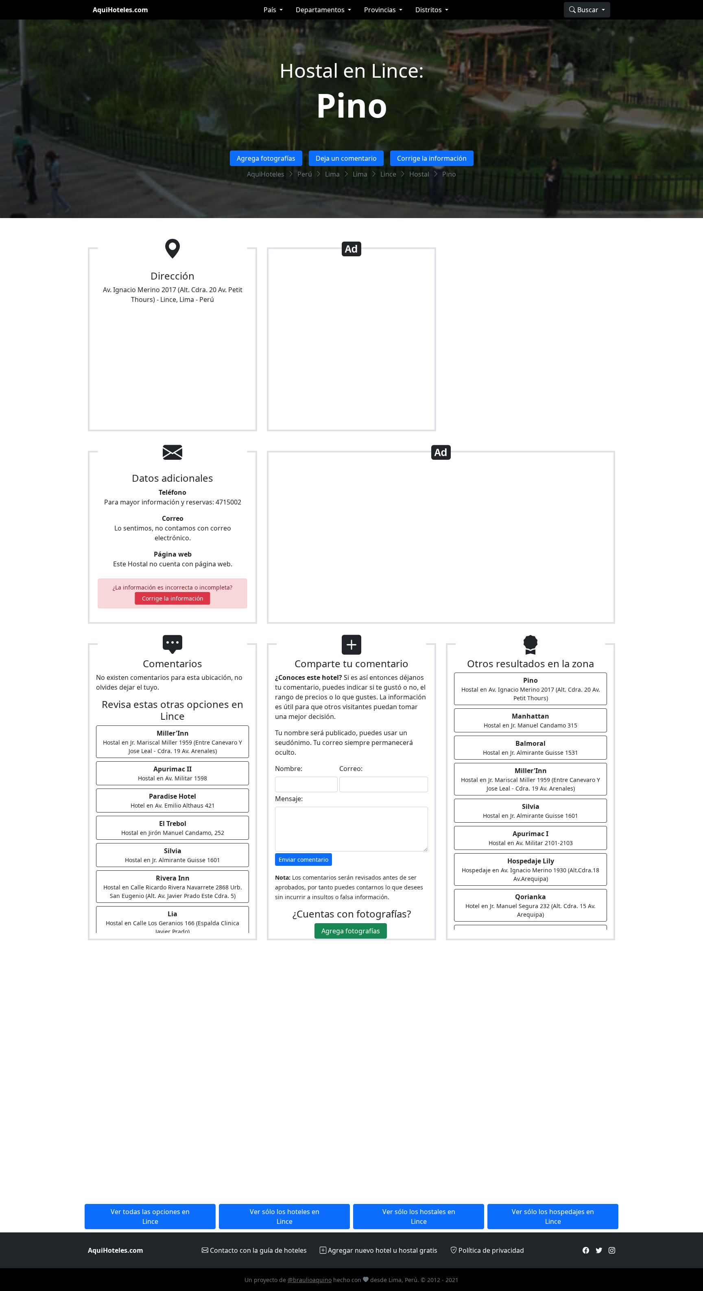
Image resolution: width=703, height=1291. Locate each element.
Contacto (257, 1250)
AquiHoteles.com (120, 9)
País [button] (271, 9)
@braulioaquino (310, 1280)
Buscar (588, 9)
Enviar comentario (303, 859)
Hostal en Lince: (351, 70)
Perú (304, 174)
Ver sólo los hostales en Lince (418, 1216)
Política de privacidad (490, 1250)
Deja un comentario (346, 158)
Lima (332, 174)
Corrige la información (432, 158)
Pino (352, 105)
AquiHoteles (265, 174)
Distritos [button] (429, 9)
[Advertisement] (351, 343)
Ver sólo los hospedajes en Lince (553, 1216)
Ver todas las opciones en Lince (150, 1216)
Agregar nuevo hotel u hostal (381, 1250)
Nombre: (288, 768)
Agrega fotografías (266, 158)
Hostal (419, 174)
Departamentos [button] (321, 9)
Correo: (350, 768)
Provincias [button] (380, 9)
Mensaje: (289, 798)
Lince (388, 174)
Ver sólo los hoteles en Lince (284, 1216)
